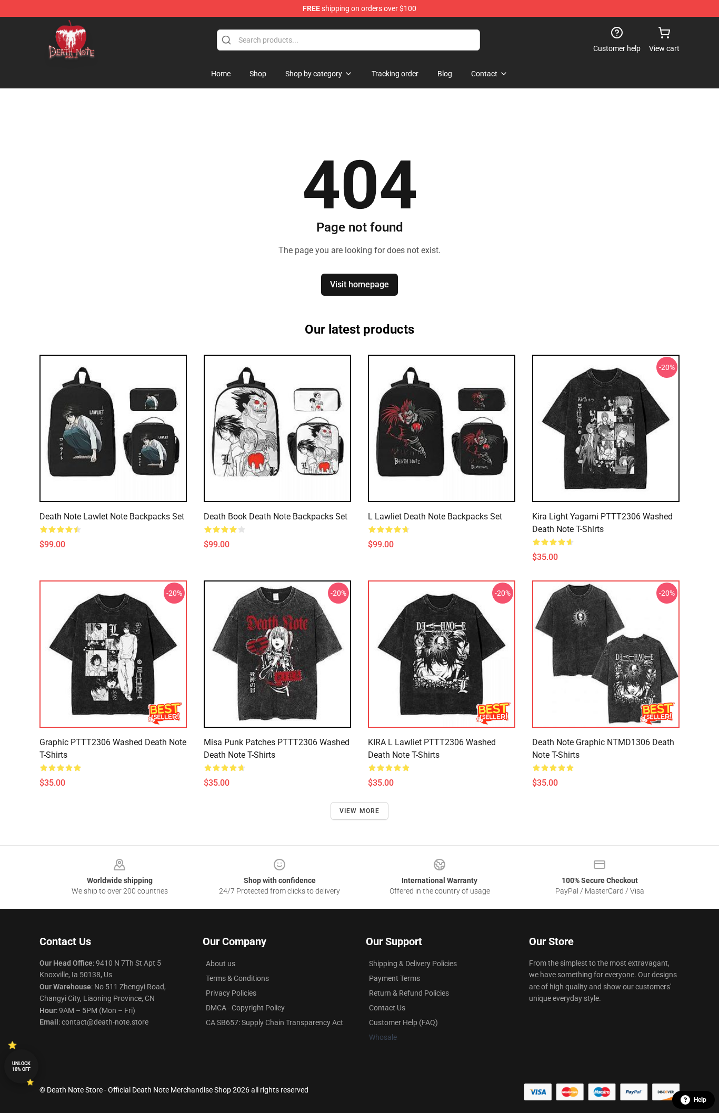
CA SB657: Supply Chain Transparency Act (274, 1022)
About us (220, 963)
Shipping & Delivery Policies (413, 963)
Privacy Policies (231, 993)
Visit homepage (359, 284)
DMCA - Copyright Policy (245, 1008)
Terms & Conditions (237, 978)
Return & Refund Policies (409, 993)
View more (359, 811)
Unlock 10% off (21, 1066)
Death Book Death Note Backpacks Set (275, 517)
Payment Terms (394, 978)
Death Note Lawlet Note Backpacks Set (111, 517)
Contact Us (387, 1008)
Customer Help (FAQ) (403, 1022)
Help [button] (700, 1100)
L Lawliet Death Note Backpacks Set (435, 517)
